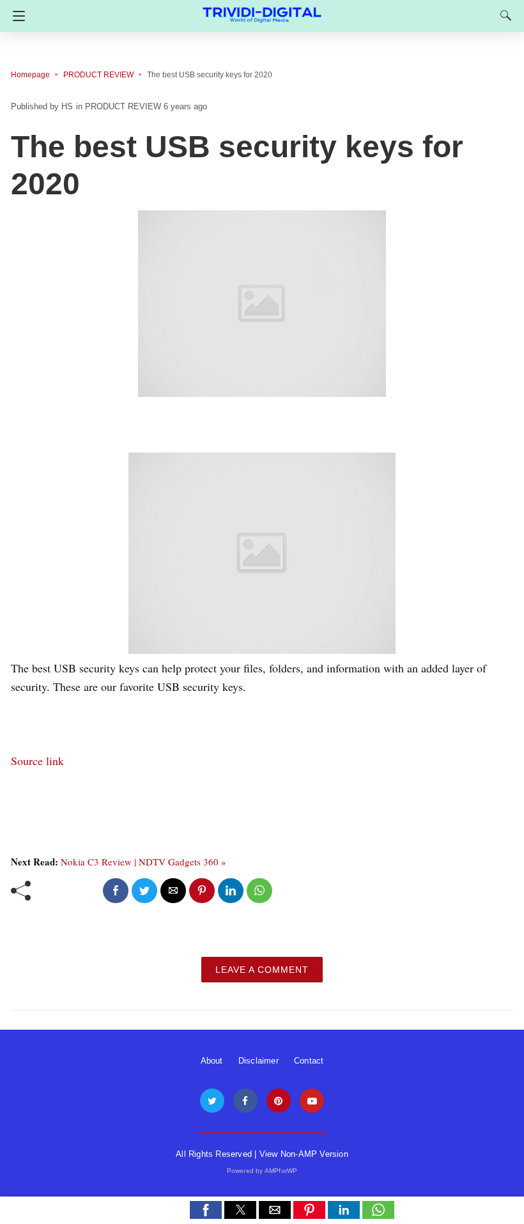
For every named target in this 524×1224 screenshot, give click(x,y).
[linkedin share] (230, 890)
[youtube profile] (312, 1101)
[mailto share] (173, 890)
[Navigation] (15, 16)
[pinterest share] (202, 890)
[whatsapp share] (259, 890)
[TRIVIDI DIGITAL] (262, 9)
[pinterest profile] (278, 1101)
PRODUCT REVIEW (98, 74)
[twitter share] (144, 890)
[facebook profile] (245, 1101)
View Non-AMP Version (303, 1154)
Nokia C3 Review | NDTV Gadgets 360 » (143, 861)
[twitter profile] (212, 1101)
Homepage (30, 74)
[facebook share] (115, 890)
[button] (206, 1210)
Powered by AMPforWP (262, 1170)
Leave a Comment (262, 969)
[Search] (502, 15)
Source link (37, 760)
